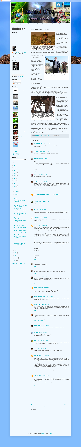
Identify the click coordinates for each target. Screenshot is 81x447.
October (16, 191)
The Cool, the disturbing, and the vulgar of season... (20, 203)
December (17, 188)
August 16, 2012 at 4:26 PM (44, 355)
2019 (15, 175)
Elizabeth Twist (37, 304)
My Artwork (24, 23)
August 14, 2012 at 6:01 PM (41, 332)
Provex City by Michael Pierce (20, 230)
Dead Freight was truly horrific (20, 227)
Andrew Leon (36, 143)
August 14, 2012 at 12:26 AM (44, 143)
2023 (15, 168)
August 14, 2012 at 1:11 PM (45, 287)
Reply (35, 147)
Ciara (35, 348)
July (15, 248)
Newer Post (33, 404)
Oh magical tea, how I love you (20, 225)
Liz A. (35, 332)
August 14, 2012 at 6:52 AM (44, 201)
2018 (15, 176)
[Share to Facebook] (56, 135)
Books (29, 23)
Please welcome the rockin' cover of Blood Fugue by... (20, 206)
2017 (15, 178)
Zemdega (43, 433)
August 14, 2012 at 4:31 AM (42, 174)
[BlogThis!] (54, 135)
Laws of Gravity (16, 154)
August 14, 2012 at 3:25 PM (45, 304)
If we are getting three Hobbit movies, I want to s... (19, 244)
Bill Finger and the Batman (19, 228)
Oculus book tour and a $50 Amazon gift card (22, 89)
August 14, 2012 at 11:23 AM (44, 262)
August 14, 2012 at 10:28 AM (42, 225)
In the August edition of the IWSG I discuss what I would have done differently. (22, 102)
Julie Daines (36, 276)
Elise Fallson (36, 262)
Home (50, 404)
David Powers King (16, 153)
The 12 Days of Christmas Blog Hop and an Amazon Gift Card (22, 114)
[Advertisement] (50, 419)
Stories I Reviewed (46, 23)
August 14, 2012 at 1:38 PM (48, 296)
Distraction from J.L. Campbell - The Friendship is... (20, 197)
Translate (21, 76)
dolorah (35, 158)
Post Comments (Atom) (40, 406)
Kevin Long (36, 355)
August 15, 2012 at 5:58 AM (41, 348)
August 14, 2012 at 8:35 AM (41, 217)
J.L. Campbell (36, 269)
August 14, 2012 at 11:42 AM (44, 269)
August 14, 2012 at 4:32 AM (41, 181)
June (16, 250)
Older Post (66, 404)
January (16, 258)
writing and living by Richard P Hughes (41, 194)
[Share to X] (55, 135)
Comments (16, 83)
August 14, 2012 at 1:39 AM (42, 158)
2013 (15, 185)
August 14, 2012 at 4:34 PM (45, 313)
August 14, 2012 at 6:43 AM (55, 194)
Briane (35, 225)
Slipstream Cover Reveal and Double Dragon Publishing (21, 119)
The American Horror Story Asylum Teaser (19, 218)
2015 (15, 181)
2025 (15, 165)
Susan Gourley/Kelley (38, 296)
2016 (15, 180)
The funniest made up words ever (20, 241)
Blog (12, 23)
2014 (15, 183)
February (16, 257)
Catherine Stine (37, 313)
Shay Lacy (36, 325)
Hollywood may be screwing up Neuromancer (20, 237)
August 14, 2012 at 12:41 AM (43, 151)
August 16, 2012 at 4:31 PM (44, 375)
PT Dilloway (36, 201)
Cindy (35, 181)
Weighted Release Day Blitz (19, 216)
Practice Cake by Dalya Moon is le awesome (22, 143)
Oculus (15, 198)
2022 (15, 170)
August (16, 194)
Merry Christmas (21, 106)
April (16, 253)
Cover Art (20, 124)
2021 (15, 172)
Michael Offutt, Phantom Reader (20, 52)
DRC (34, 209)
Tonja (35, 217)
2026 (15, 163)
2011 (15, 260)
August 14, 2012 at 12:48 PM (44, 276)
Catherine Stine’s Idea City (39, 320)
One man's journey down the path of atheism (21, 131)
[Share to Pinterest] (58, 135)
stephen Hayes (37, 287)
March (16, 255)
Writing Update (62, 23)
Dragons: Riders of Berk (18, 234)
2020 (15, 173)
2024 (15, 167)
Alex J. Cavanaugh (16, 151)
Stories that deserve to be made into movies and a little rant (22, 137)
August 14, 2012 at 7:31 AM (41, 209)
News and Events (36, 23)
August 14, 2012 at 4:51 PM (43, 325)
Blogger (51, 433)
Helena (35, 340)
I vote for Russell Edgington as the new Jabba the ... (20, 214)
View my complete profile (17, 57)
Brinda (35, 174)
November (17, 189)
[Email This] (53, 135)
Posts (15, 81)
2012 (15, 186)
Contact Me (54, 23)
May (15, 252)
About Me (17, 23)
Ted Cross (36, 151)
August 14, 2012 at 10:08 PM (42, 340)
